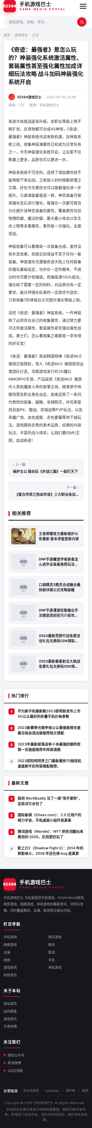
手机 (51, 960)
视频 (7, 960)
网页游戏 (55, 937)
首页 (7, 35)
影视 (51, 952)
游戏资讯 (21, 35)
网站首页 (10, 1003)
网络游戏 (10, 944)
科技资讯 (10, 975)
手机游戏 (10, 937)
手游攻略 (10, 1026)
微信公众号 (16, 1055)
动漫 (7, 952)
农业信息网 (31, 1091)
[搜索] (81, 22)
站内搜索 (10, 1011)
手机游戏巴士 (43, 1103)
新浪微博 (14, 1063)
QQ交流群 (15, 1071)
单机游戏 (55, 967)
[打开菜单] (83, 6)
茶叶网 (70, 1091)
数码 (51, 944)
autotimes (52, 1091)
